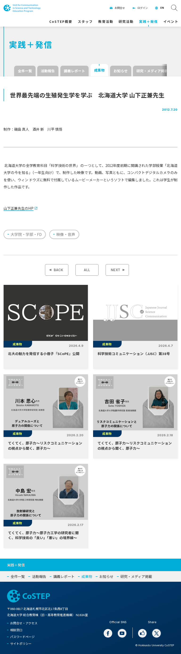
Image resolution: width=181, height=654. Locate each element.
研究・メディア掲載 (152, 70)
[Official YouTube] (122, 633)
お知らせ (121, 70)
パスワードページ (22, 636)
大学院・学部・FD (26, 234)
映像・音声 (65, 234)
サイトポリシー (21, 643)
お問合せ (120, 8)
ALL (87, 270)
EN (162, 7)
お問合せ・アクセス (23, 623)
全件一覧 (25, 70)
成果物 (99, 70)
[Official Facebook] (108, 633)
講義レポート (74, 70)
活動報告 (48, 70)
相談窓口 (16, 630)
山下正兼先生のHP (18, 208)
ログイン (142, 8)
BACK (58, 270)
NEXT (115, 270)
